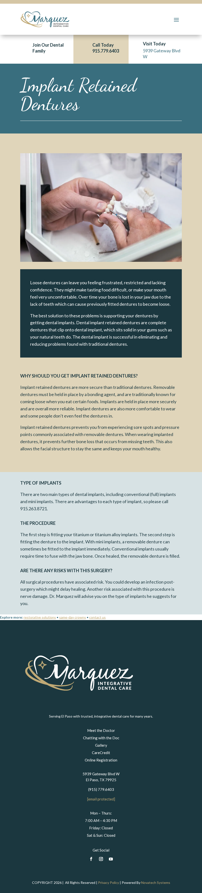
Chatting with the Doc (101, 738)
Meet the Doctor (101, 730)
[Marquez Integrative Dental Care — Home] (78, 712)
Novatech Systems (155, 882)
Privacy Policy (108, 882)
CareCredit (101, 752)
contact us (97, 617)
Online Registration (101, 760)
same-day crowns (72, 617)
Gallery (101, 745)
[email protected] (101, 799)
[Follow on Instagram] (101, 859)
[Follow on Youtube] (111, 859)
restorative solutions (40, 617)
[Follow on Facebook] (91, 859)
